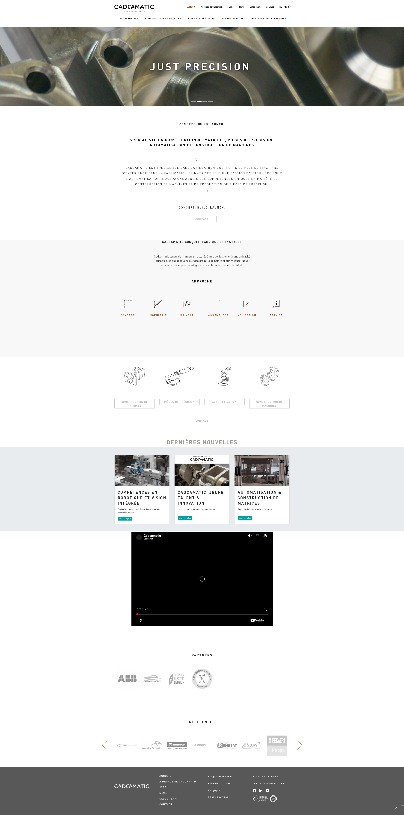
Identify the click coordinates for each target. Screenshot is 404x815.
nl (280, 6)
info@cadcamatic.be (268, 783)
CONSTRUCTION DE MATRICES (134, 403)
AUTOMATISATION (224, 401)
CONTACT (202, 420)
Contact (202, 219)
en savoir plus (125, 519)
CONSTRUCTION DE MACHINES (269, 403)
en (289, 6)
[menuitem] (129, 18)
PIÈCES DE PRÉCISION (179, 401)
